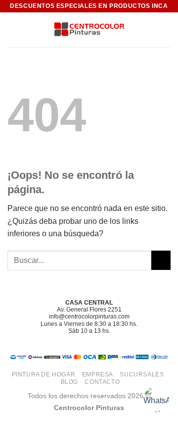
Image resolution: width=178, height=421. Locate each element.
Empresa (97, 374)
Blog (69, 381)
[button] (13, 29)
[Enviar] (161, 260)
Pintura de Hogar (44, 374)
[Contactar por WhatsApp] (156, 399)
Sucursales (142, 374)
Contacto (102, 381)
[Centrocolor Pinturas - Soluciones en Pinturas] (89, 30)
